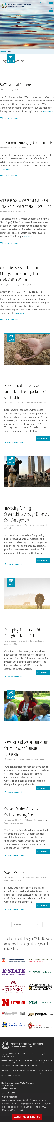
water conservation (17, 823)
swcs (44, 820)
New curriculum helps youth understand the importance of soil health (25, 391)
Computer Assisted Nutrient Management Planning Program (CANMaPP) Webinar (22, 273)
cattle (23, 641)
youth (45, 403)
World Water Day (16, 880)
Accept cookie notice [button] (27, 1117)
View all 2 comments (16, 442)
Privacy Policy (7, 1063)
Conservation (7, 90)
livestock (41, 641)
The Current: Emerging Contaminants (26, 142)
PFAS (15, 148)
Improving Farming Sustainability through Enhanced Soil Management (26, 514)
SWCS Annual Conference (18, 85)
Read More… (48, 111)
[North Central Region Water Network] (15, 5)
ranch (6, 644)
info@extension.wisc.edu (43, 1060)
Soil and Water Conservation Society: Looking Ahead (24, 812)
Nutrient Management (15, 285)
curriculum (25, 759)
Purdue (27, 403)
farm (27, 877)
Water (19, 90)
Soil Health (32, 285)
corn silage (30, 525)
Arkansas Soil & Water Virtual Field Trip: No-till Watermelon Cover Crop (25, 203)
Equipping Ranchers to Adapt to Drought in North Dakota (26, 633)
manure (32, 877)
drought (29, 641)
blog (27, 820)
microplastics (7, 148)
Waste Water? (14, 872)
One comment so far (16, 855)
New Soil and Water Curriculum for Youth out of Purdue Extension (26, 748)
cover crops (17, 211)
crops (4, 285)
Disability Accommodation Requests (23, 1065)
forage (35, 641)
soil (14, 90)
